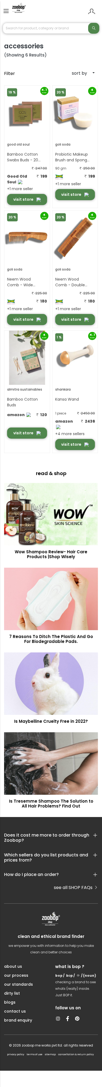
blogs (10, 1002)
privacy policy (15, 1054)
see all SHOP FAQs (74, 887)
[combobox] (75, 73)
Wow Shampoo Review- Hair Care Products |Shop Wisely (51, 554)
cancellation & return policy (76, 1054)
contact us (15, 1011)
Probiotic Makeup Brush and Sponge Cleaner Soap (72, 158)
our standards (18, 984)
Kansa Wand (67, 399)
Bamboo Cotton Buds (22, 402)
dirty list (12, 993)
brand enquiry (18, 1020)
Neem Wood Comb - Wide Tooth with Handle (24, 282)
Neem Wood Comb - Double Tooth (70, 282)
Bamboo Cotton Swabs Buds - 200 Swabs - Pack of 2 (24, 158)
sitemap (50, 1054)
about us (13, 966)
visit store (23, 199)
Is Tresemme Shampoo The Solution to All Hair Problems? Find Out (51, 803)
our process (16, 975)
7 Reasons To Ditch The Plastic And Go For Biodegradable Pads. (51, 639)
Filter (9, 73)
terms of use (34, 1054)
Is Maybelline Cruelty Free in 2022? (51, 721)
